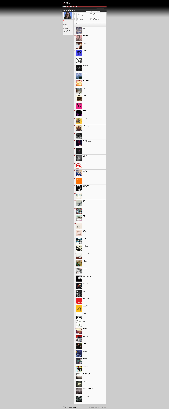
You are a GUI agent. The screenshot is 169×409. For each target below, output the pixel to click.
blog (76, 6)
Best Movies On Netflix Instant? (96, 19)
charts (68, 6)
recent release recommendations (80, 13)
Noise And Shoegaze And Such (80, 20)
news (71, 6)
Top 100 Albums (78, 14)
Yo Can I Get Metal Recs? (95, 18)
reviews (64, 6)
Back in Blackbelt (94, 13)
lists (74, 6)
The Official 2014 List (95, 15)
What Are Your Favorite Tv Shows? (96, 20)
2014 (93, 14)
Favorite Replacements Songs (80, 15)
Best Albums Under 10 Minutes (80, 19)
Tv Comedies (78, 18)
